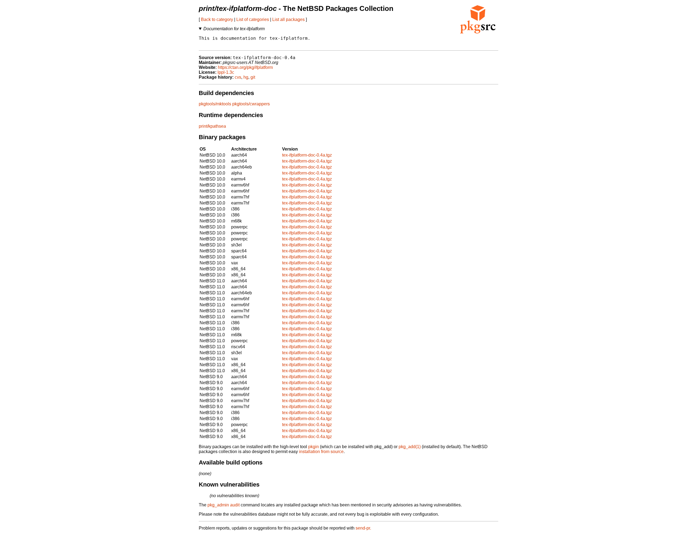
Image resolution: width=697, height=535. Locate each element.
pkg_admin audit (223, 505)
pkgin (313, 446)
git (252, 77)
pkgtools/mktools (215, 104)
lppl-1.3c (226, 72)
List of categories (252, 19)
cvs (238, 77)
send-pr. (363, 528)
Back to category (217, 19)
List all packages (288, 19)
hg (245, 77)
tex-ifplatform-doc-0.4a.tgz (307, 155)
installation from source (321, 451)
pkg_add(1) (410, 446)
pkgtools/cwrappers (251, 104)
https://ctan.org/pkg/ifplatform (245, 67)
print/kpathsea (212, 126)
